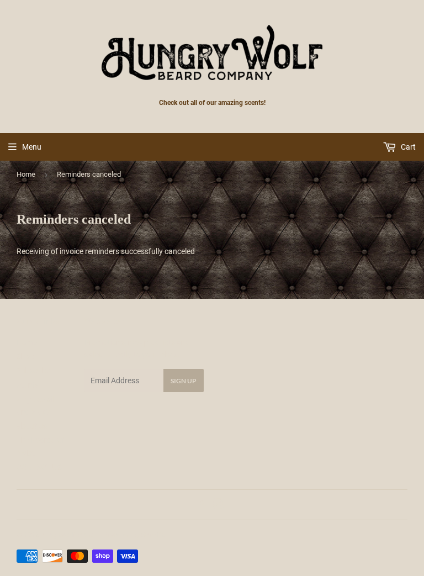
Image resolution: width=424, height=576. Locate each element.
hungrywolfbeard (67, 535)
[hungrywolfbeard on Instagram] (218, 505)
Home (26, 174)
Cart (407, 146)
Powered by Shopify (134, 535)
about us (32, 425)
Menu (31, 146)
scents (28, 385)
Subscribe (33, 370)
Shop (25, 356)
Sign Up (184, 381)
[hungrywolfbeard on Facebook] (200, 505)
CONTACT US (39, 467)
